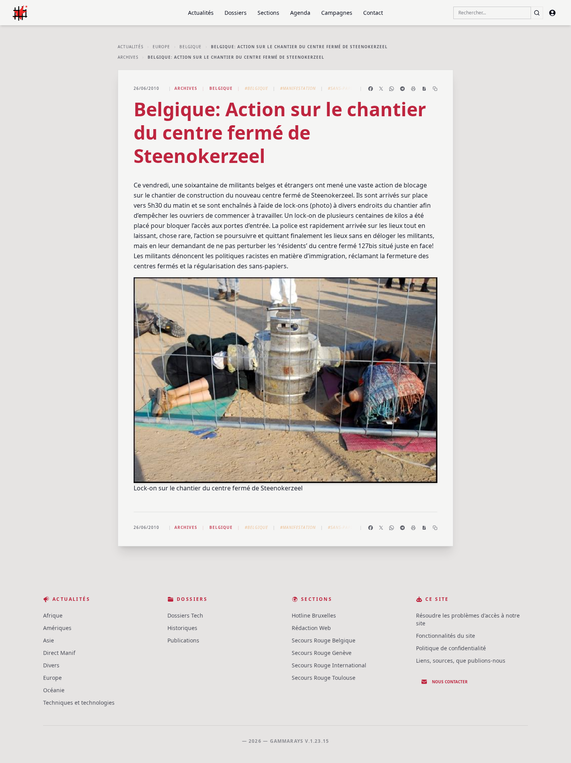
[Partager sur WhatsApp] (391, 88)
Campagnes (336, 12)
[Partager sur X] (381, 89)
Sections (268, 12)
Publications (183, 640)
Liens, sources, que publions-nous (460, 660)
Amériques (57, 628)
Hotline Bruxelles (314, 615)
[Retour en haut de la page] (554, 746)
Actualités (201, 12)
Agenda (300, 12)
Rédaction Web (311, 628)
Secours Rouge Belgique (323, 640)
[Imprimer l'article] (413, 88)
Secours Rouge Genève (322, 652)
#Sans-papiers (344, 88)
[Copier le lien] (435, 88)
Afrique (53, 615)
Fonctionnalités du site (445, 635)
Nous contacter (450, 681)
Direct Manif (59, 652)
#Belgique (256, 88)
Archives (128, 57)
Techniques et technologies (79, 702)
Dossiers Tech (185, 615)
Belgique (190, 46)
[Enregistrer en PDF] (424, 88)
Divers (51, 665)
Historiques (182, 628)
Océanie (53, 690)
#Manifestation (298, 88)
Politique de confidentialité (451, 648)
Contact (373, 12)
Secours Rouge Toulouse (323, 677)
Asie (48, 640)
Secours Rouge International (329, 665)
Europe (161, 46)
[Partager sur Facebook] (370, 88)
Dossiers (236, 12)
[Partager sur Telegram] (402, 88)
